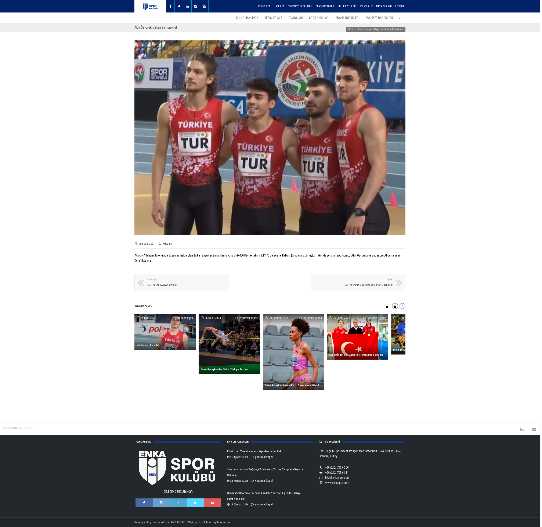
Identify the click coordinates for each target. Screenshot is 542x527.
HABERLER (279, 6)
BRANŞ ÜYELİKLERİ (325, 6)
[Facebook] (170, 6)
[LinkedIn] (178, 502)
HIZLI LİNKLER (263, 6)
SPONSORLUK (366, 6)
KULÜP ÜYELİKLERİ (347, 6)
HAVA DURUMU (384, 6)
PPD (173, 522)
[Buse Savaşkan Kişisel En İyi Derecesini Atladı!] (293, 352)
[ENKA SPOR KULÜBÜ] (150, 6)
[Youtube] (204, 6)
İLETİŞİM (399, 6)
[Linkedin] (187, 6)
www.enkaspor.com (337, 482)
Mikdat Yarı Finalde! (148, 345)
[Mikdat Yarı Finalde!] (165, 332)
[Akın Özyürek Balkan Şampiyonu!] (269, 137)
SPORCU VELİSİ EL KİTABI (300, 6)
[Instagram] (196, 6)
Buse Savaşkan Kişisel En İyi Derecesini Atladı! (292, 385)
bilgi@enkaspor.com (337, 477)
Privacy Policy (142, 522)
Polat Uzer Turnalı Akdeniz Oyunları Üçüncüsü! (254, 451)
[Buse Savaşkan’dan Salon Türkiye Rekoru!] (229, 344)
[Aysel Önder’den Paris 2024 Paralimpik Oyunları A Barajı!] (357, 337)
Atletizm (167, 243)
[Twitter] (179, 6)
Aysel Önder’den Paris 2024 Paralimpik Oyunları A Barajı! (362, 354)
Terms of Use (161, 522)
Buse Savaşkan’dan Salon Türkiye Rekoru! (224, 369)
